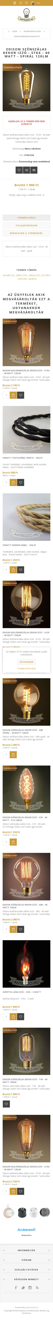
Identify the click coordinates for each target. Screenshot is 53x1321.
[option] (26, 1211)
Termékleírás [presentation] (26, 217)
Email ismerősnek (33, 170)
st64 (20, 278)
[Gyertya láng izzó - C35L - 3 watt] (26, 964)
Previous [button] (7, 1211)
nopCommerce (31, 1307)
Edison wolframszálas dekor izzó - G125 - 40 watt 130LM (26, 634)
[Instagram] (30, 1287)
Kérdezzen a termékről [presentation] (26, 233)
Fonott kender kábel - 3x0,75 (19, 545)
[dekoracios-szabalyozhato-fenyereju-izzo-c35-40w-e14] (26, 789)
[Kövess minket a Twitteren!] (23, 1287)
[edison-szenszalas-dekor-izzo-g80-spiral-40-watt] (26, 702)
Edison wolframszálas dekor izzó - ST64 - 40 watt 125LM (26, 372)
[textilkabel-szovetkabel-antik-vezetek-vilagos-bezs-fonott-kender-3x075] (26, 517)
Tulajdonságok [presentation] (27, 225)
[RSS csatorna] (37, 1287)
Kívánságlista (26, 3)
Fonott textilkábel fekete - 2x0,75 (22, 457)
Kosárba (13, 395)
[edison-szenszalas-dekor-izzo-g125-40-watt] (26, 604)
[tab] (26, 218)
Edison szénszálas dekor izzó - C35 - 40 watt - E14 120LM (25, 819)
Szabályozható (12, 67)
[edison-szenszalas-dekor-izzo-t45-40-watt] (26, 1051)
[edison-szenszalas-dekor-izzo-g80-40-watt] (26, 876)
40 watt (6, 275)
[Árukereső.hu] (26, 1231)
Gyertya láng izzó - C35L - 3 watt (22, 992)
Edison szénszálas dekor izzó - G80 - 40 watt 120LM (25, 906)
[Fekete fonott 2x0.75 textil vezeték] (26, 429)
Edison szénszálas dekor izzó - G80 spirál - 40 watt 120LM (23, 731)
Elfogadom (26, 662)
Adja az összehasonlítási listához (26, 170)
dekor (19, 275)
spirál (30, 278)
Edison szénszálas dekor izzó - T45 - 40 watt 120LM (25, 1080)
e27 (43, 275)
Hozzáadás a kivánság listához (20, 395)
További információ (26, 668)
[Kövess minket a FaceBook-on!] (16, 1287)
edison (32, 275)
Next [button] (46, 1211)
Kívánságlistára (19, 170)
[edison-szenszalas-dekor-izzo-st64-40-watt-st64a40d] (26, 342)
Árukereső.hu (26, 1235)
